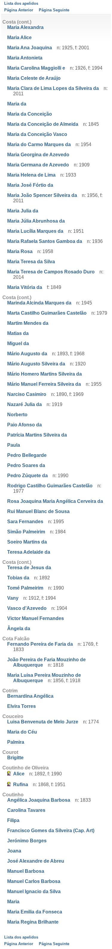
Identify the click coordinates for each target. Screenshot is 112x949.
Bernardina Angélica (30, 696)
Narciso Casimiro (26, 394)
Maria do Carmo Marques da (39, 144)
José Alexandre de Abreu (35, 861)
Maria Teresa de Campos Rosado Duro (51, 271)
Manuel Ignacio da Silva (34, 891)
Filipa (13, 820)
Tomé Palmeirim (25, 587)
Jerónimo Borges (27, 840)
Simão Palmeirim (26, 531)
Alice (18, 773)
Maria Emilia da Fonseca (34, 911)
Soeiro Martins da (27, 541)
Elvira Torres (21, 706)
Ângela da (18, 628)
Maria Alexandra (25, 27)
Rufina (20, 784)
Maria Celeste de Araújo (34, 78)
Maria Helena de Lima (31, 174)
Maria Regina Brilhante (33, 921)
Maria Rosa (20, 251)
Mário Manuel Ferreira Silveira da (44, 384)
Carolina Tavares (26, 810)
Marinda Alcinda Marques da (39, 302)
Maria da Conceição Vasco (37, 134)
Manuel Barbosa (25, 871)
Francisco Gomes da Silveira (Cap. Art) (50, 830)
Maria (13, 901)
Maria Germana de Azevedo (38, 164)
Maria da (16, 103)
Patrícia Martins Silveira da (37, 434)
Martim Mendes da (27, 323)
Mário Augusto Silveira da (36, 363)
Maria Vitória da (24, 287)
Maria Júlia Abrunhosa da (36, 221)
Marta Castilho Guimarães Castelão (47, 313)
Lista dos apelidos (21, 3)
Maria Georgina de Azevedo (38, 154)
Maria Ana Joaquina (29, 47)
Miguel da (18, 343)
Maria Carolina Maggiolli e (36, 68)
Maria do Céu (22, 731)
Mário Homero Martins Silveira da (44, 373)
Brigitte (15, 757)
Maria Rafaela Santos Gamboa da (44, 241)
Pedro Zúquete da (27, 475)
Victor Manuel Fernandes (35, 618)
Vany (13, 598)
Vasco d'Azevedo (27, 608)
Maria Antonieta (24, 57)
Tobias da (18, 577)
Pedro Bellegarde (27, 455)
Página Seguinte (54, 10)
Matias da (18, 333)
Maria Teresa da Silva (31, 261)
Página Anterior (18, 10)
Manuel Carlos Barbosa (33, 881)
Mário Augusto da (27, 353)
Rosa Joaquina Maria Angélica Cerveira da (55, 501)
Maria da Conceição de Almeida (42, 124)
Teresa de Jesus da (29, 567)
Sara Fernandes (25, 521)
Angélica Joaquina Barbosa (38, 800)
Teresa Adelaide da (28, 552)
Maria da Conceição (29, 114)
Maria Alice (19, 37)
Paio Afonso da (24, 424)
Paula (13, 445)
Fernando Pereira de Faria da (40, 644)
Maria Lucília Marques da (35, 231)
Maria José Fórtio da (30, 185)
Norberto (17, 414)
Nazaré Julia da (24, 404)
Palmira (15, 742)
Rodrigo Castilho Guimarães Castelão (50, 485)
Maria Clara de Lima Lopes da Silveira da (53, 88)
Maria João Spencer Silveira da (42, 195)
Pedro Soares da (26, 465)
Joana (14, 850)
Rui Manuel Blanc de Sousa (38, 511)
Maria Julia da (22, 210)
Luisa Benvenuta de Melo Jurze (42, 721)
